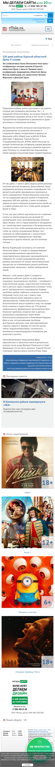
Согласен (27, 765)
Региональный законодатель (16, 51)
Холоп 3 (38, 546)
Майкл (39, 486)
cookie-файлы (24, 753)
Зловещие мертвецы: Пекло (34, 665)
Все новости (16, 45)
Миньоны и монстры (35, 605)
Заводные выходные (40, 45)
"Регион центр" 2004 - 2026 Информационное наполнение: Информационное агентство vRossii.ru (40, 731)
